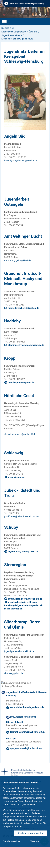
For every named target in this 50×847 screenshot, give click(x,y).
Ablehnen (35, 841)
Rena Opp (11, 738)
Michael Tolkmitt (14, 722)
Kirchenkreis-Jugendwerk (13, 31)
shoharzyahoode (13, 673)
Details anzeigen (12, 841)
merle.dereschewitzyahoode (23, 308)
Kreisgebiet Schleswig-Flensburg (17, 38)
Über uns (33, 31)
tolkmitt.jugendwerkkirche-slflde (28, 732)
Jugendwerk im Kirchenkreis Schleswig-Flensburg (26, 694)
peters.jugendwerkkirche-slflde (25, 598)
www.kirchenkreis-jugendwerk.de (27, 707)
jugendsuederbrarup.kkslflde (19, 651)
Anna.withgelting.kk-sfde (17, 260)
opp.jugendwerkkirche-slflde (26, 748)
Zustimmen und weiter (30, 833)
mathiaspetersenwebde (21, 382)
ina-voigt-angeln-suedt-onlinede (20, 160)
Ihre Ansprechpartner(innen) (23, 717)
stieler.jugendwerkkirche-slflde (20, 434)
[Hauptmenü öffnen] (4, 21)
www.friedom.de (16, 477)
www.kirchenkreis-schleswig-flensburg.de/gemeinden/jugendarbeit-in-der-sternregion (23, 605)
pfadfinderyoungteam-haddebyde (26, 345)
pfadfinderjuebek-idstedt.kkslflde (21, 516)
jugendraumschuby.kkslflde (23, 551)
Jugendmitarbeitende (11, 35)
